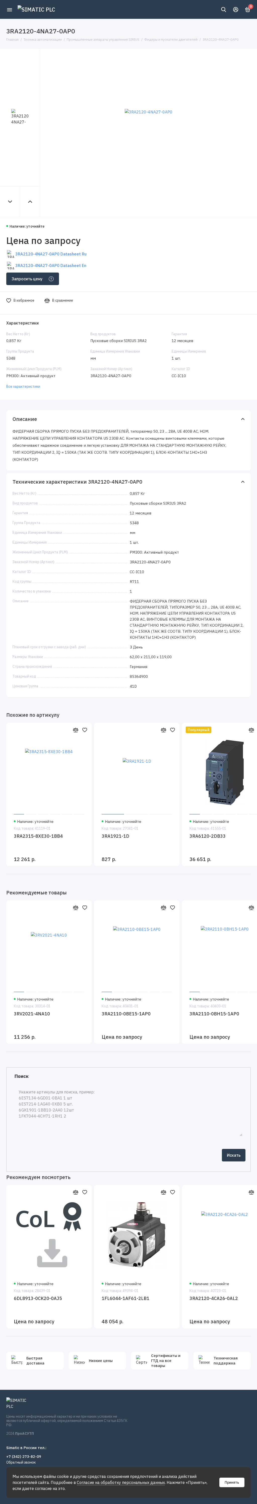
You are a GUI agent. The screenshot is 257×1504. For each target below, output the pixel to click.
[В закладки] (84, 730)
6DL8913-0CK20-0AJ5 (38, 1298)
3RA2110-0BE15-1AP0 (126, 1014)
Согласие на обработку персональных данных (121, 1482)
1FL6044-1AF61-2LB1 (125, 1298)
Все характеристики (23, 386)
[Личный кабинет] (236, 10)
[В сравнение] (75, 730)
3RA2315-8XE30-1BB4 (38, 836)
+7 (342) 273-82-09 (23, 1456)
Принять (232, 1482)
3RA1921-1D (115, 836)
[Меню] (9, 9)
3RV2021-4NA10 (32, 1014)
